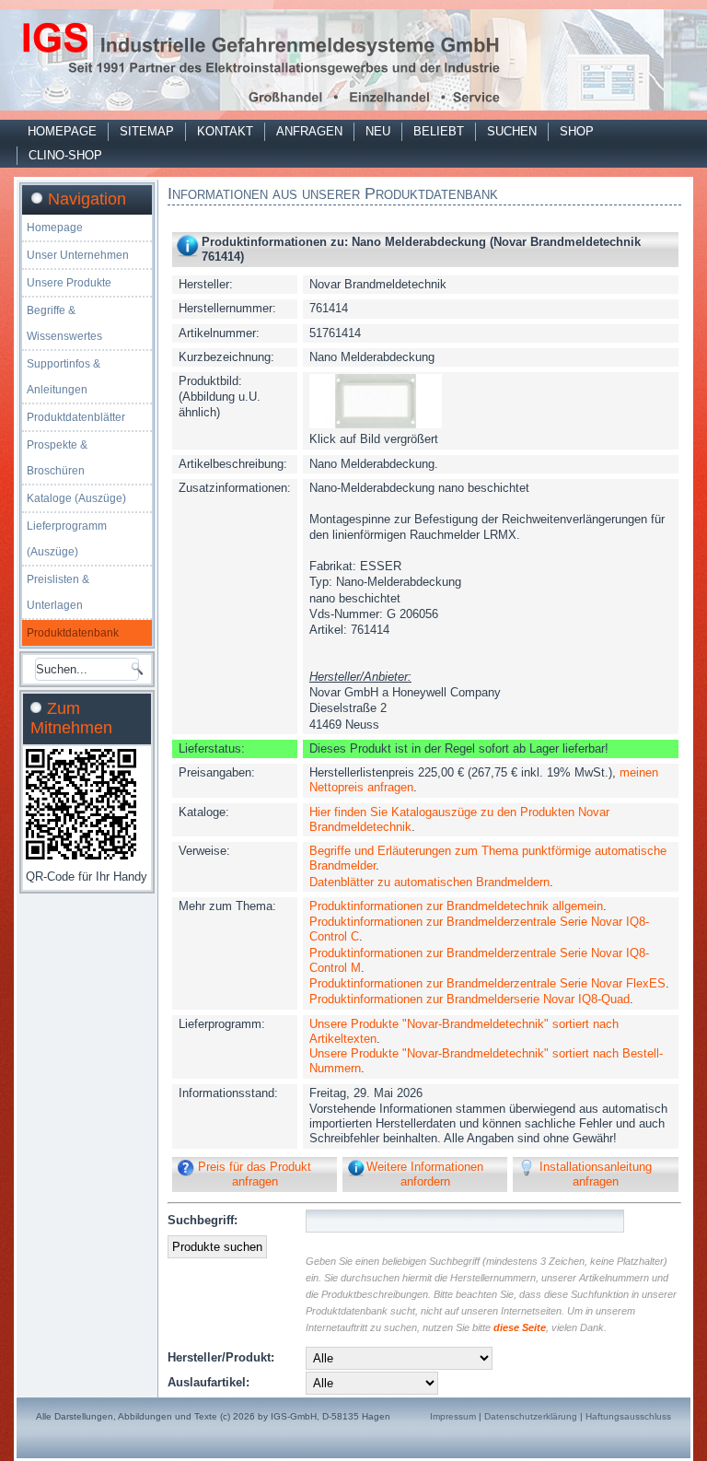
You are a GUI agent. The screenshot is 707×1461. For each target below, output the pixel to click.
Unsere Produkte (69, 282)
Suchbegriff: (203, 1220)
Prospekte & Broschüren (57, 457)
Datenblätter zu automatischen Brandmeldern (429, 882)
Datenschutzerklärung (530, 1416)
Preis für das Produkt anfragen (254, 1174)
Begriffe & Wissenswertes (64, 323)
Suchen (512, 131)
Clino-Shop (65, 155)
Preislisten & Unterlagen (58, 592)
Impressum (453, 1416)
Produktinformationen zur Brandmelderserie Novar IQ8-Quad (469, 999)
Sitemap (147, 131)
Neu (377, 131)
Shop (577, 131)
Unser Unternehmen (78, 255)
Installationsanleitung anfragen (595, 1174)
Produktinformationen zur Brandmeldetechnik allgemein (456, 906)
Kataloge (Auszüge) (76, 498)
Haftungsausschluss (628, 1416)
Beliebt (438, 131)
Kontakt (225, 131)
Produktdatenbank (73, 632)
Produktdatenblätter (76, 417)
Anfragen (309, 131)
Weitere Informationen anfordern (424, 1174)
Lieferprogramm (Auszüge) (67, 539)
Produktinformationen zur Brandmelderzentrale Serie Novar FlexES (487, 983)
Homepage (62, 131)
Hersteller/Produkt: (221, 1357)
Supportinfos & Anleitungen (63, 376)
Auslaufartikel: (208, 1382)
